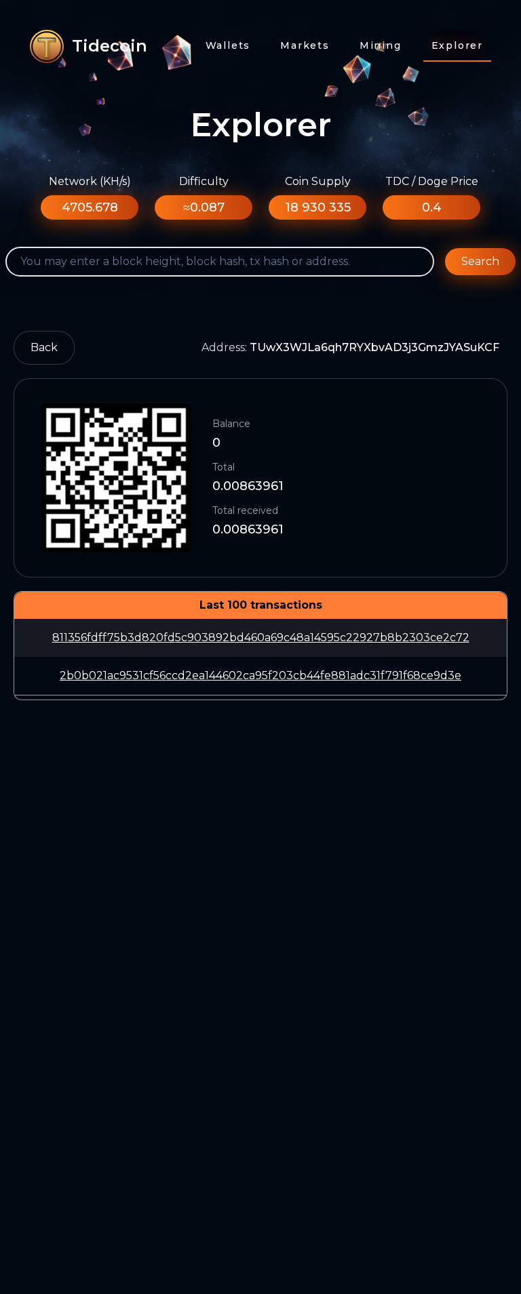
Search (480, 261)
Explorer (457, 45)
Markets (305, 45)
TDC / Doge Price (431, 181)
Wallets (228, 45)
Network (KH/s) (90, 181)
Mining (381, 45)
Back (44, 347)
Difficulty (204, 181)
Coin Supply (318, 181)
